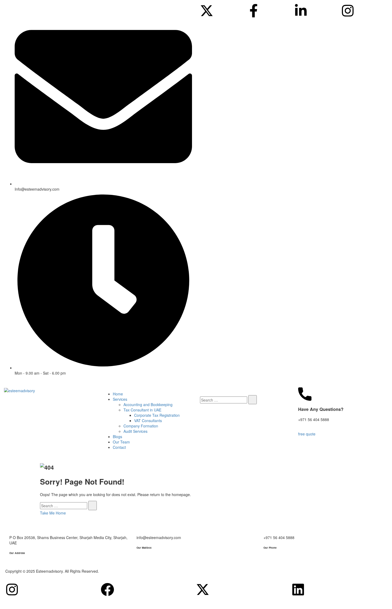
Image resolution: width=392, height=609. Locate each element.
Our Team (121, 442)
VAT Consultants (148, 420)
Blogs (117, 436)
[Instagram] (347, 10)
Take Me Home (53, 513)
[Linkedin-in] (300, 10)
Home (118, 393)
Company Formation (140, 426)
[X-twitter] (206, 10)
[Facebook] (107, 589)
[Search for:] (223, 400)
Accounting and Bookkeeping (148, 404)
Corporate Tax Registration (157, 415)
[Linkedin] (298, 589)
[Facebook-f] (253, 10)
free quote (306, 434)
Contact (119, 447)
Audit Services (135, 431)
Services (120, 399)
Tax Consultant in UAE (142, 409)
